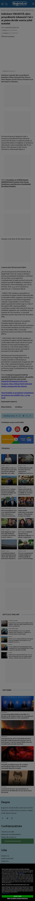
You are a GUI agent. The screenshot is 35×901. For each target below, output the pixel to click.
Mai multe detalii (21, 873)
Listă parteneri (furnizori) (5, 893)
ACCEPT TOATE (17, 896)
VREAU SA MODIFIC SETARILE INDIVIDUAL (17, 898)
